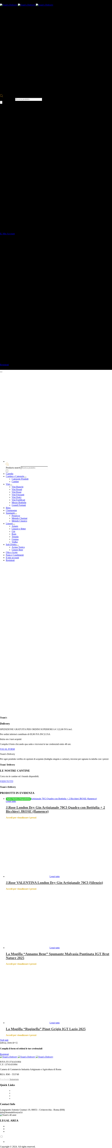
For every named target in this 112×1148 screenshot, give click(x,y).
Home (14, 1090)
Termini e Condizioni (15, 1126)
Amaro (15, 526)
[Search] (1, 102)
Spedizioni (16, 1096)
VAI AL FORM (7, 749)
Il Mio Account (19, 1098)
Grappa (15, 539)
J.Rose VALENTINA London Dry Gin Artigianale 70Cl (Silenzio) (54, 883)
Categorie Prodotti (20, 479)
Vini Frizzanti (18, 494)
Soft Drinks (11, 544)
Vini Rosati (17, 489)
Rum (14, 534)
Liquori (9, 523)
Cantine (15, 481)
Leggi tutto (11, 801)
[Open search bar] (1, 96)
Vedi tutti (4, 1040)
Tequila (15, 536)
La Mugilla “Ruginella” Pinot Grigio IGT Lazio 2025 (46, 1029)
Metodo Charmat (19, 518)
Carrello (9, 473)
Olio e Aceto (12, 552)
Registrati (10, 560)
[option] (59, 1141)
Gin (13, 531)
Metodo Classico (19, 521)
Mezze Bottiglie (19, 502)
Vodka (15, 542)
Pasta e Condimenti (15, 555)
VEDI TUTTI (6, 781)
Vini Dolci (16, 497)
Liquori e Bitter (19, 529)
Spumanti (10, 513)
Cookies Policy (13, 1131)
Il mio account (12, 557)
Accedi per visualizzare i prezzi (21, 817)
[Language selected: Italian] (56, 1139)
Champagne (11, 510)
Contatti (15, 1093)
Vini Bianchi (17, 487)
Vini (8, 484)
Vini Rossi (16, 492)
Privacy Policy (12, 1129)
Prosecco (16, 515)
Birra (8, 508)
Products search (7, 99)
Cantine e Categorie (15, 476)
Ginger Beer (17, 549)
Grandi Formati (19, 505)
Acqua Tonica (18, 547)
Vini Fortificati (18, 500)
